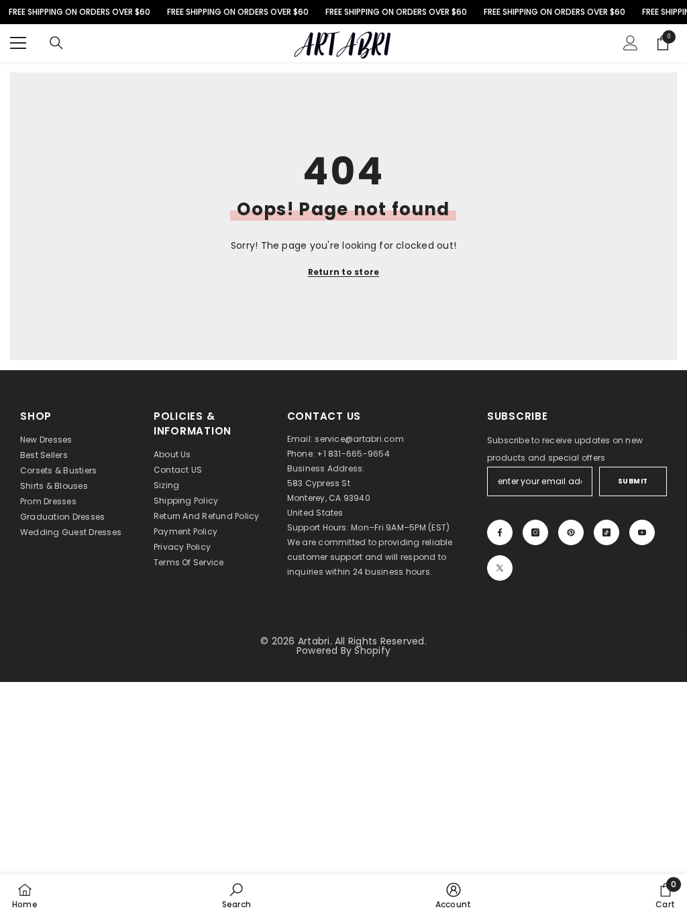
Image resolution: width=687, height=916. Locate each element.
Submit (633, 481)
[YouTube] (642, 532)
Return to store (344, 272)
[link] (236, 895)
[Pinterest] (571, 532)
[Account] (630, 43)
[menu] (18, 43)
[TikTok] (606, 532)
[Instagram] (535, 532)
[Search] (56, 43)
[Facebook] (500, 532)
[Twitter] (500, 568)
